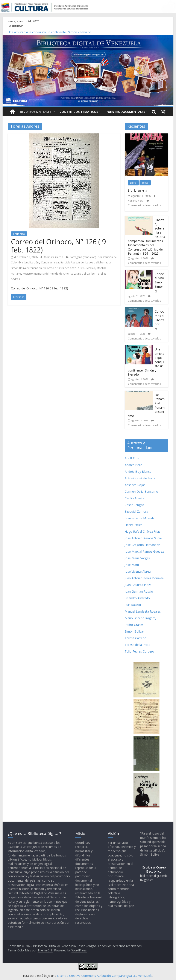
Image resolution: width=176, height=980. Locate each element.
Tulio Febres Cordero (139, 651)
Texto (145, 183)
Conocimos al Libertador (25, 31)
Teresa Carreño (135, 638)
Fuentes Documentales (125, 112)
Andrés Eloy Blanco (138, 471)
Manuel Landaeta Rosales (143, 611)
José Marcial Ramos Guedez (144, 551)
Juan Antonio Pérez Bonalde (144, 578)
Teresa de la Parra (137, 645)
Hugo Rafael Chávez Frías (142, 531)
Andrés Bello (133, 465)
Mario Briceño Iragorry (140, 618)
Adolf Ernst (132, 458)
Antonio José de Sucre (140, 478)
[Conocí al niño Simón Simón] (139, 272)
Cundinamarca (50, 262)
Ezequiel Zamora (136, 511)
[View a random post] (163, 111)
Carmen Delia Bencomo (141, 491)
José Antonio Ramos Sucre (143, 538)
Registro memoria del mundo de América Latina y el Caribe (59, 273)
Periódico (19, 234)
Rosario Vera (136, 200)
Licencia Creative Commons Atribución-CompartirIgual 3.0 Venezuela (104, 976)
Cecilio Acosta (134, 498)
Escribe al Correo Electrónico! (154, 869)
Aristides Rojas (135, 485)
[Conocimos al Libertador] (139, 309)
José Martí (132, 565)
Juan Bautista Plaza (138, 585)
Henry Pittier (133, 525)
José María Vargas (137, 558)
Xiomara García (54, 257)
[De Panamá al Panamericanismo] (139, 393)
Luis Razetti (133, 605)
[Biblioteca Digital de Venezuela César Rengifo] (88, 37)
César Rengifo (134, 505)
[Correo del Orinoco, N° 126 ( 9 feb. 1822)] (64, 136)
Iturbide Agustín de (72, 262)
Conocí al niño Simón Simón (159, 280)
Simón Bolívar (134, 631)
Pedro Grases (134, 625)
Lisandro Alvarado (137, 598)
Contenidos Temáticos (79, 112)
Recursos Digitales (35, 112)
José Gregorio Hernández (142, 545)
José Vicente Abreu (138, 571)
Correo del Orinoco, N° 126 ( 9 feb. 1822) (58, 245)
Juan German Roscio (139, 591)
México (90, 268)
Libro (133, 183)
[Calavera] (146, 136)
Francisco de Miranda (140, 518)
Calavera (137, 190)
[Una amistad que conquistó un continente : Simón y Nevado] (139, 347)
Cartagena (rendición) (83, 257)
